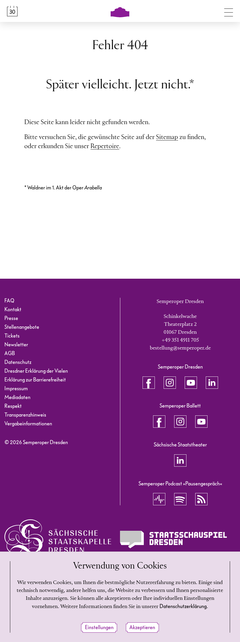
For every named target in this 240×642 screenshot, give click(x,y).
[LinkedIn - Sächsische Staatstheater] (180, 460)
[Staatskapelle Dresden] (57, 539)
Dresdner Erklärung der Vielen (36, 371)
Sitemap (167, 137)
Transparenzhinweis (25, 415)
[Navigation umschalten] (228, 11)
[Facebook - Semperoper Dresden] (149, 382)
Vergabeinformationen (28, 424)
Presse (11, 318)
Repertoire (104, 146)
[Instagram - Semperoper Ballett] (180, 421)
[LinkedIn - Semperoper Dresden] (212, 382)
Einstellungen (99, 627)
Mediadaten (17, 397)
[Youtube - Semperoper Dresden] (191, 382)
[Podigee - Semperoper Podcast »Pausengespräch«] (159, 499)
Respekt (13, 406)
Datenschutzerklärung (183, 606)
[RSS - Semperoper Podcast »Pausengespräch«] (201, 499)
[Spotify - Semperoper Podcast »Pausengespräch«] (180, 499)
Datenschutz (17, 362)
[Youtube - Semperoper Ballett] (201, 421)
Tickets (12, 336)
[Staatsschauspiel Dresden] (173, 539)
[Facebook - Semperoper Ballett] (159, 421)
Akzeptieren (142, 627)
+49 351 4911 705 (180, 340)
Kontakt (12, 309)
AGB (9, 353)
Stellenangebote (21, 327)
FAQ (9, 301)
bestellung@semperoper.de (180, 348)
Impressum (16, 388)
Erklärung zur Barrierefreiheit (35, 380)
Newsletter (16, 344)
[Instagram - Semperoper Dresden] (170, 382)
